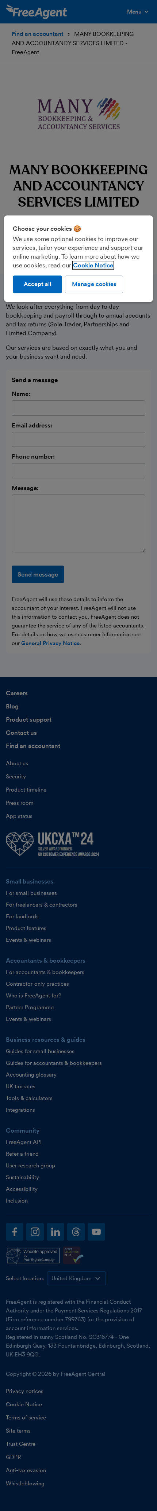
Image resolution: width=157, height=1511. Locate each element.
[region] (78, 258)
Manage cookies (94, 284)
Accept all (37, 284)
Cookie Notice (93, 265)
